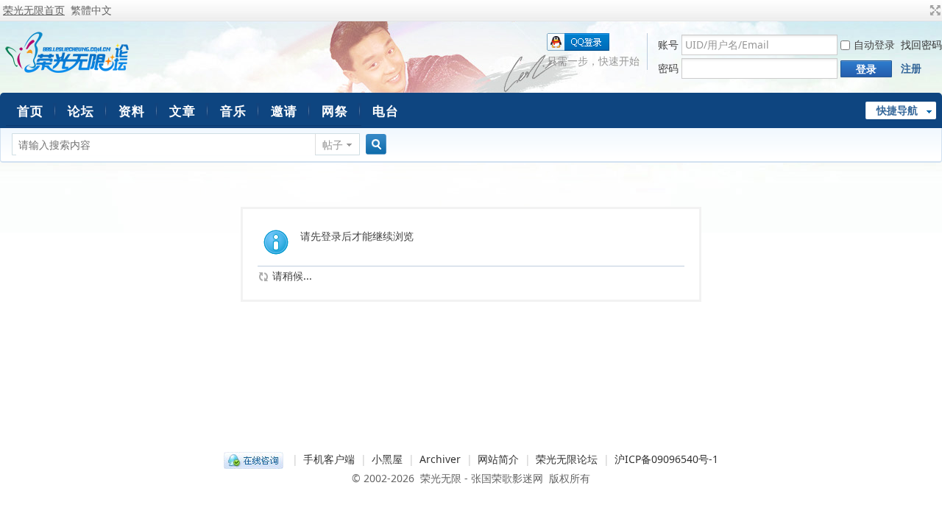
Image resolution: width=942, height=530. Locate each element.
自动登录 (874, 45)
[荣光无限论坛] (66, 70)
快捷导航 (897, 110)
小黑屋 (387, 459)
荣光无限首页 (34, 10)
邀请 (284, 110)
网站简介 (498, 459)
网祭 (335, 110)
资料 (131, 110)
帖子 (332, 145)
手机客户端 (329, 459)
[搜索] (374, 144)
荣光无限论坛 (567, 459)
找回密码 (921, 45)
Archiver (440, 459)
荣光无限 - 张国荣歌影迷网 (481, 478)
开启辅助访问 (921, 10)
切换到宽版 (933, 10)
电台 (385, 110)
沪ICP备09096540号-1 (666, 459)
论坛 (81, 110)
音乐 (233, 110)
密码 (668, 68)
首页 (30, 110)
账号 (668, 45)
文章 (182, 110)
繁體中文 (91, 10)
